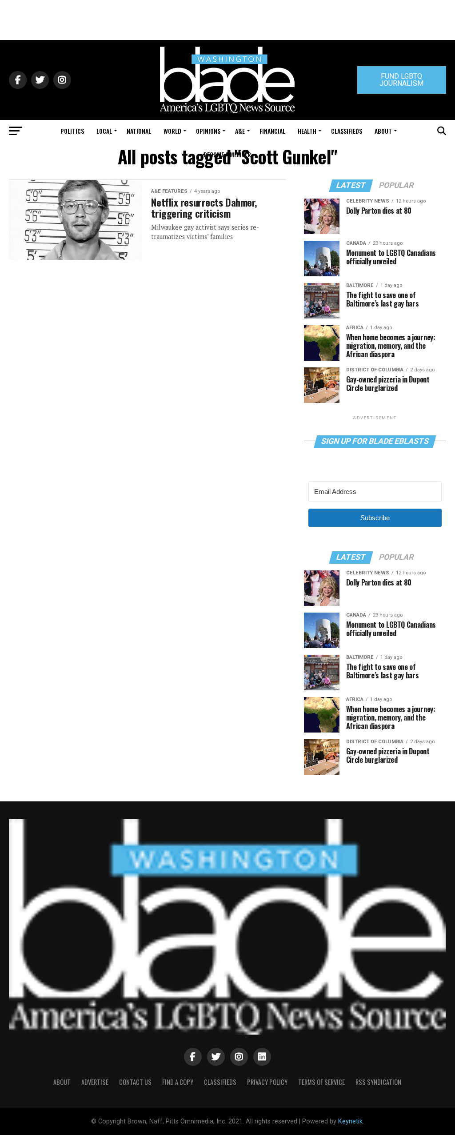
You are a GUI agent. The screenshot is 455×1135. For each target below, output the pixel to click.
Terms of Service (321, 1082)
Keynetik (350, 1121)
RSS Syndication (378, 1082)
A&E (240, 130)
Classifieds (346, 130)
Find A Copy (177, 1082)
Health (307, 130)
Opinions (208, 130)
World (172, 130)
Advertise (94, 1082)
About (383, 130)
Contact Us (135, 1082)
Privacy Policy (267, 1082)
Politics (72, 130)
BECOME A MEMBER (227, 154)
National (139, 130)
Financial (272, 130)
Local (104, 130)
